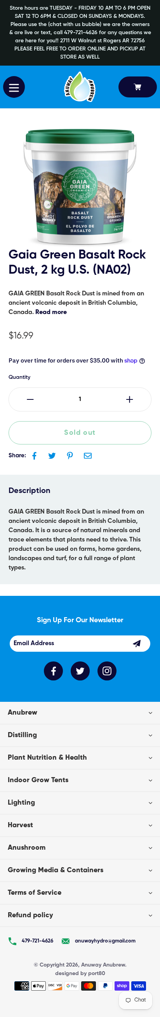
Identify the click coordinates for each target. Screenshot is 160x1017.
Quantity (19, 377)
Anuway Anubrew (103, 965)
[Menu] (14, 87)
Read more (51, 312)
